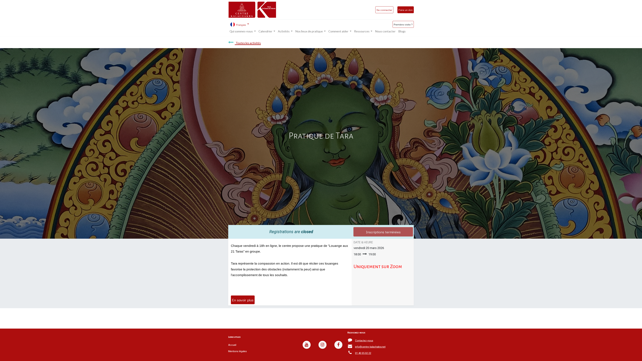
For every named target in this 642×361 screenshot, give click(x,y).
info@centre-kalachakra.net (370, 346)
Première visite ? (403, 24)
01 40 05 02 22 (363, 353)
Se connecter (384, 10)
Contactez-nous (364, 340)
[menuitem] (385, 31)
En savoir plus (242, 300)
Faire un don (406, 10)
